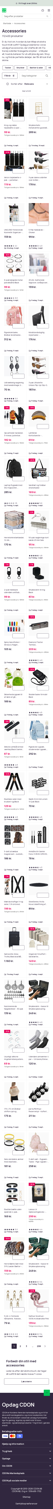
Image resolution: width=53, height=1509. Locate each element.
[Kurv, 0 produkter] (43, 10)
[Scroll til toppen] (47, 1393)
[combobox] (26, 16)
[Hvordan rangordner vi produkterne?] (7, 84)
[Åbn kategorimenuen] (49, 10)
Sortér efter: (17, 83)
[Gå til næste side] (45, 1346)
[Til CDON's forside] (4, 10)
